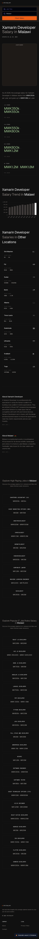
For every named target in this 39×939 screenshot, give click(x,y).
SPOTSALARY (7, 3)
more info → (5, 424)
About (4, 926)
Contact (4, 929)
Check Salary (19, 18)
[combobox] (19, 9)
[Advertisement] (19, 65)
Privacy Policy (25, 926)
